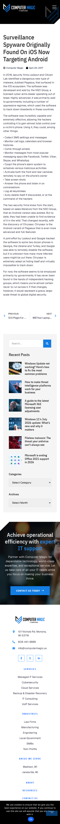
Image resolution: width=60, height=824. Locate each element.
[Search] (47, 344)
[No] (52, 813)
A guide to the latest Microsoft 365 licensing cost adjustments (37, 406)
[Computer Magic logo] (30, 620)
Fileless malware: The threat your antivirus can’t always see (38, 441)
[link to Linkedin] (39, 658)
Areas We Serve (30, 758)
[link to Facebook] (21, 658)
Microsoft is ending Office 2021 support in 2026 (37, 458)
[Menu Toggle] (54, 7)
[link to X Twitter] (30, 658)
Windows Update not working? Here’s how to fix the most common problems (37, 369)
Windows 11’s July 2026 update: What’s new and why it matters (37, 424)
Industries (30, 713)
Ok (30, 819)
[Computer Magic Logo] (19, 8)
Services (30, 669)
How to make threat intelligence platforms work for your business (38, 387)
